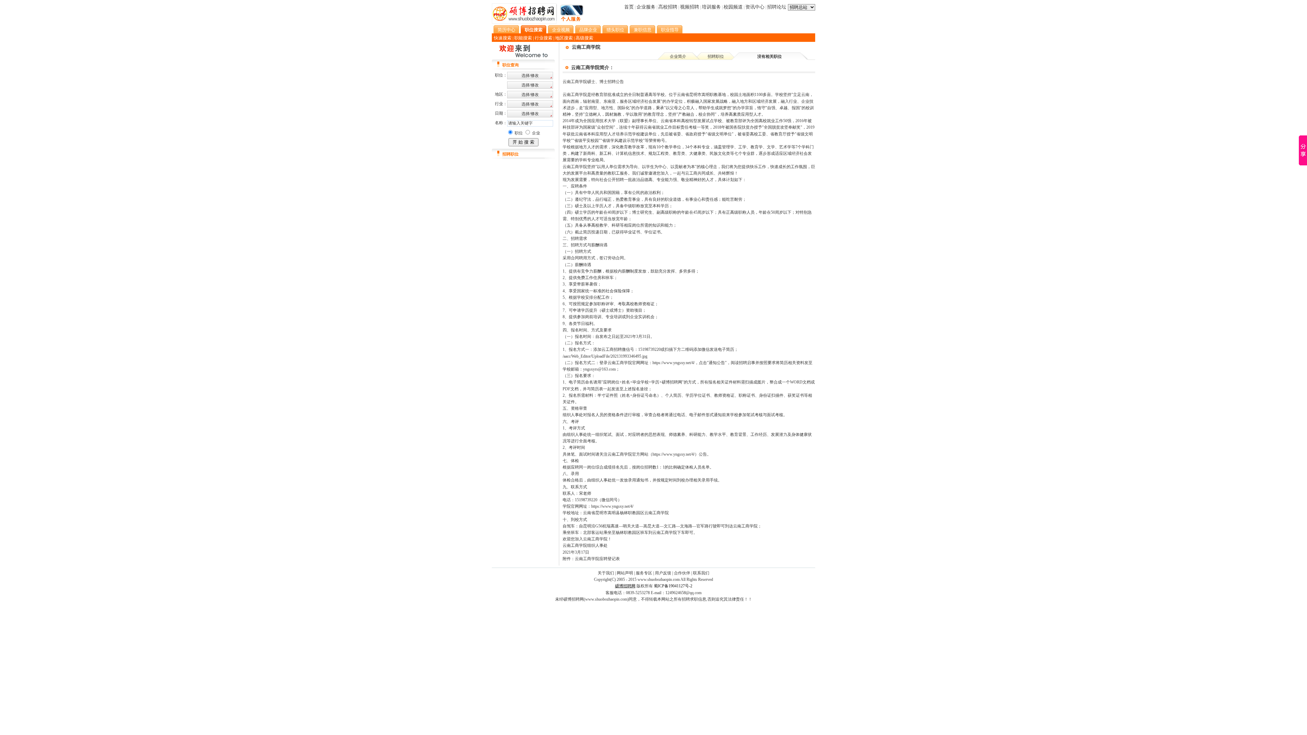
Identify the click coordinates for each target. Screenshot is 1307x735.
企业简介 (678, 56)
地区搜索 (564, 37)
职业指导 (670, 29)
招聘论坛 (776, 7)
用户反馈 (663, 573)
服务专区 (644, 573)
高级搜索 (584, 37)
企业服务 (646, 7)
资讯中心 (754, 7)
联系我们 (701, 573)
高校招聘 (667, 7)
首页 (629, 7)
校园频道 (733, 7)
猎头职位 (615, 29)
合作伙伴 (682, 573)
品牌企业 (588, 29)
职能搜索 (523, 37)
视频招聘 (689, 7)
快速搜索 (503, 37)
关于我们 (606, 573)
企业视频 (561, 29)
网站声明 (625, 573)
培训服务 (711, 7)
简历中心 (506, 29)
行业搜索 (543, 37)
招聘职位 (716, 56)
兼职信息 (642, 29)
